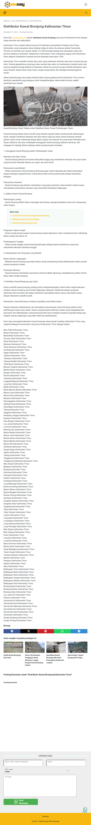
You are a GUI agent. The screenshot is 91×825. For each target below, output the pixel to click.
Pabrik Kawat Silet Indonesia (48, 821)
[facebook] (12, 631)
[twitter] (28, 631)
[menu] (6, 13)
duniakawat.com (19, 38)
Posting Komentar (26, 32)
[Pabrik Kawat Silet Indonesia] (16, 4)
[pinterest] (45, 631)
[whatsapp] (62, 631)
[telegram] (79, 631)
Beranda (45, 816)
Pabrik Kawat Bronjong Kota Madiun (25, 219)
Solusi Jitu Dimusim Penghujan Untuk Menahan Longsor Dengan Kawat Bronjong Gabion (34, 660)
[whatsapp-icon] (85, 4)
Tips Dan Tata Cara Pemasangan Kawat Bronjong (30, 216)
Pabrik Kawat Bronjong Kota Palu (24, 223)
